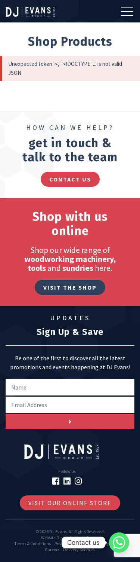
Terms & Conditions (32, 543)
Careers (52, 549)
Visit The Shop (70, 287)
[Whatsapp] (119, 542)
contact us (70, 179)
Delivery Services (79, 549)
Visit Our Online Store (70, 503)
